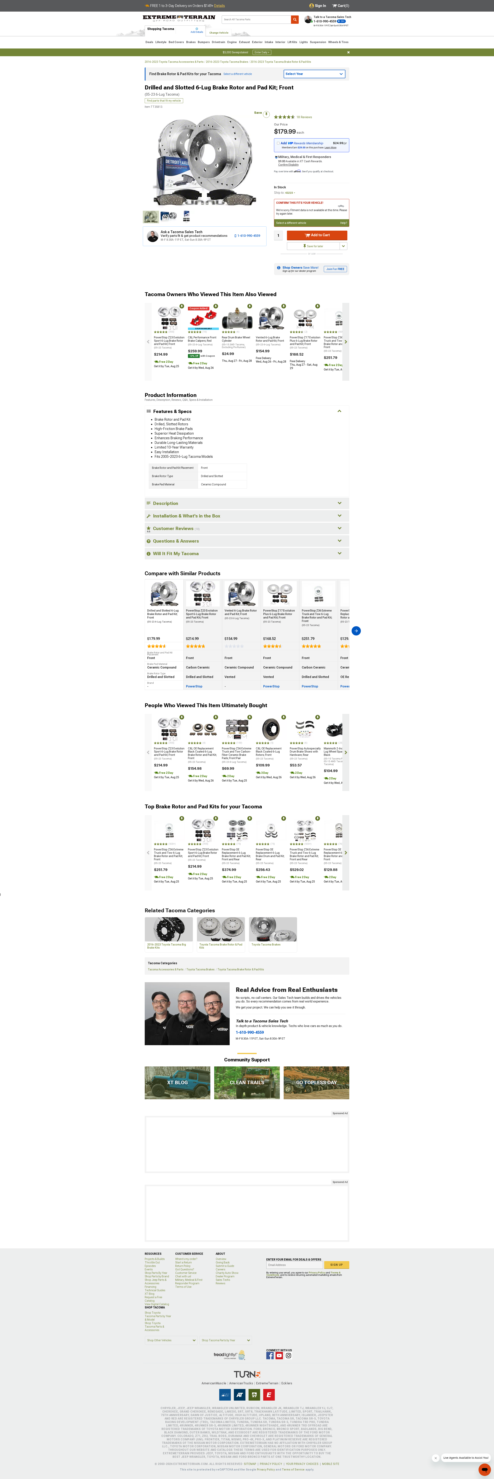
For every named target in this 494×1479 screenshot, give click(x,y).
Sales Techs (223, 1279)
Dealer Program (225, 1276)
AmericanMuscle (214, 1383)
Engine (232, 42)
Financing (150, 1286)
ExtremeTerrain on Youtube (279, 1355)
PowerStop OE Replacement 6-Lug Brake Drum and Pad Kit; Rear (270, 856)
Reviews (220, 1283)
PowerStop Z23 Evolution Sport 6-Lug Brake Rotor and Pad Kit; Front (169, 342)
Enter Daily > (262, 52)
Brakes (191, 42)
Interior (280, 42)
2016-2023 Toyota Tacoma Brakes (227, 61)
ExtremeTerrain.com (179, 18)
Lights (303, 42)
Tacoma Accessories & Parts (166, 969)
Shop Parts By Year (156, 1272)
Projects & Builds (155, 1259)
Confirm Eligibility (288, 164)
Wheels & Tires (338, 42)
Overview (221, 1259)
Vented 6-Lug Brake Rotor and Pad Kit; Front (270, 341)
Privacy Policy (317, 1272)
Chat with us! (183, 1276)
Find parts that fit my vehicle (164, 100)
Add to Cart (320, 235)
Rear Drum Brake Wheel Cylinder (236, 342)
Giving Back (223, 1262)
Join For (335, 269)
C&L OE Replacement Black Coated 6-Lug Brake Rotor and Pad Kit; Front (202, 755)
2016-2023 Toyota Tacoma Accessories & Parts (174, 61)
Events (149, 1269)
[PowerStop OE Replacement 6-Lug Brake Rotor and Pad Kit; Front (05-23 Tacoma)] (339, 830)
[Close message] (348, 52)
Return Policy (182, 1265)
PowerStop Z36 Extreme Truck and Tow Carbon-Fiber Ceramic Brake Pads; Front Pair (236, 755)
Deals (149, 42)
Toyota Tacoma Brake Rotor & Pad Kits (240, 969)
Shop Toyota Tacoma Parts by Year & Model (158, 1316)
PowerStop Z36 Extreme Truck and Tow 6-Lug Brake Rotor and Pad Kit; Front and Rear (304, 856)
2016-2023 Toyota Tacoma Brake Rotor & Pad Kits (280, 61)
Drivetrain (218, 42)
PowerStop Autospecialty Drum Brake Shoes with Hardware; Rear (305, 753)
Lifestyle (161, 42)
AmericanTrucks (241, 1383)
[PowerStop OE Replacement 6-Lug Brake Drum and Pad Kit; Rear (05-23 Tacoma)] (271, 830)
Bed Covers (176, 42)
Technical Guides (155, 1290)
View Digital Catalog (157, 1304)
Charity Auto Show (227, 1272)
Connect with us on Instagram (288, 1355)
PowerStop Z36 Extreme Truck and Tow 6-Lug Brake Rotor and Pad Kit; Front (338, 344)
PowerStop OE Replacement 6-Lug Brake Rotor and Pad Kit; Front (338, 856)
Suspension (318, 42)
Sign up (336, 1264)
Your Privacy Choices (302, 1463)
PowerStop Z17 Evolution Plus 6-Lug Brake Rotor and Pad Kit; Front (305, 342)
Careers (220, 1269)
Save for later (314, 246)
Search (295, 19)
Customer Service (185, 1272)
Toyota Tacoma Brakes (200, 969)
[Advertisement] (247, 1144)
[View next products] (345, 342)
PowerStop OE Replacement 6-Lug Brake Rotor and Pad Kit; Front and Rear (236, 856)
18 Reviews (304, 117)
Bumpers (204, 42)
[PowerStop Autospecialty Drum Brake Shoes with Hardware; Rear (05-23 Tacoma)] (305, 729)
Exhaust (244, 42)
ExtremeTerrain (267, 1383)
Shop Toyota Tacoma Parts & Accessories (154, 1327)
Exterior (257, 42)
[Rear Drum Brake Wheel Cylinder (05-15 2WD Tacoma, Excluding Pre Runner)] (237, 318)
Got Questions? (184, 1269)
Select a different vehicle (291, 222)
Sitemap (250, 1463)
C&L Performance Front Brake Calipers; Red (202, 341)
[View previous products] (148, 342)
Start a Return (183, 1262)
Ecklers (286, 1383)
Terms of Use (183, 1286)
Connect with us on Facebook (270, 1355)
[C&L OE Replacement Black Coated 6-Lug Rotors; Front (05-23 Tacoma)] (271, 729)
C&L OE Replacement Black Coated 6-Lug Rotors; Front (269, 753)
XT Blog (149, 1293)
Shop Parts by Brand (157, 1276)
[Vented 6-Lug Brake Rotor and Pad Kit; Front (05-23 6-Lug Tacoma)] (271, 318)
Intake (269, 42)
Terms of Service (293, 1469)
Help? (343, 222)
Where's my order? (186, 1259)
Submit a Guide (225, 1265)
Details (219, 6)
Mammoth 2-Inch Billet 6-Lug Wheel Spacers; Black (339, 756)
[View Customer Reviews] (284, 117)
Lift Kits (292, 42)
